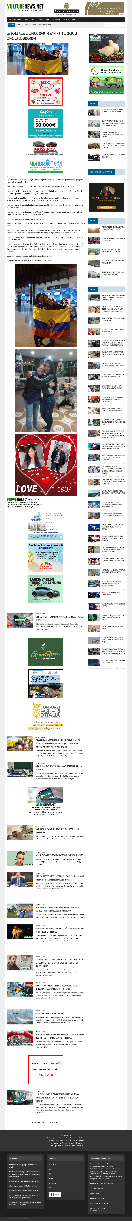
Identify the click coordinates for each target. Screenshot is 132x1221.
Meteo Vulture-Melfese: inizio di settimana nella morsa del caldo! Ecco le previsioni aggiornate (113, 504)
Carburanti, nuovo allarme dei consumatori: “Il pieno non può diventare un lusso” (113, 134)
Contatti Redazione (97, 1198)
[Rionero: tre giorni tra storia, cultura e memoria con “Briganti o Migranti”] (94, 231)
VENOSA (48, 20)
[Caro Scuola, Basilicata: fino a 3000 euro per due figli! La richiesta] (20, 776)
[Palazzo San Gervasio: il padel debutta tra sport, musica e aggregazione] (94, 379)
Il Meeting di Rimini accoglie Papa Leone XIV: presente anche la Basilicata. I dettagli (112, 527)
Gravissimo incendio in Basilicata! (49, 1013)
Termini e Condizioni (97, 1188)
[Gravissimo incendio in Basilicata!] (20, 1023)
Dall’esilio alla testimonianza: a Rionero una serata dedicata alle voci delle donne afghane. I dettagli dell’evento (113, 446)
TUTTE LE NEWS (18, 20)
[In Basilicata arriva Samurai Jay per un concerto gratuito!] (20, 865)
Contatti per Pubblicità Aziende (101, 1183)
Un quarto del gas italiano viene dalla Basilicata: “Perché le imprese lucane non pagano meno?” (113, 482)
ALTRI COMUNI (56, 20)
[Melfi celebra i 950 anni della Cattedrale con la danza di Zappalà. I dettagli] (94, 574)
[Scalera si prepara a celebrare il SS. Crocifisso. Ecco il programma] (20, 839)
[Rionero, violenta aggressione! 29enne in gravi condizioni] (94, 243)
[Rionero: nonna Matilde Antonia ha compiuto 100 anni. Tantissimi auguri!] (94, 518)
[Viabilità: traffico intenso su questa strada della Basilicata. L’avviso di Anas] (94, 495)
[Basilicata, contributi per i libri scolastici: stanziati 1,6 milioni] (94, 254)
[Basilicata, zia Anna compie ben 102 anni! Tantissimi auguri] (94, 334)
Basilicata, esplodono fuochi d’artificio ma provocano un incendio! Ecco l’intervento (113, 399)
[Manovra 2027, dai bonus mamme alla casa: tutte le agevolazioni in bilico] (94, 413)
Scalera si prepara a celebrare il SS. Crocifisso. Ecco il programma (25, 1186)
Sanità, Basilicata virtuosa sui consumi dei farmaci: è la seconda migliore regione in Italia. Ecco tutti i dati (113, 123)
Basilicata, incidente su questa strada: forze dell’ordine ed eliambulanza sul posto (113, 640)
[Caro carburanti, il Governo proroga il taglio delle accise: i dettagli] (20, 626)
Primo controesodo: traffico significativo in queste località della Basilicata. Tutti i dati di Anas (113, 457)
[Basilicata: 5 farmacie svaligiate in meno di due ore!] (94, 159)
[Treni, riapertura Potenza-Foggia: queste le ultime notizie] (94, 322)
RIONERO (41, 20)
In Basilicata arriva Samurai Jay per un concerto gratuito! (59, 855)
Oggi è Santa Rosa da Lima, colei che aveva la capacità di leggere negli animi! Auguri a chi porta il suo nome (113, 549)
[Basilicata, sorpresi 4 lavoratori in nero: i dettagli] (94, 608)
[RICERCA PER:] (114, 25)
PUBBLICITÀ (75, 20)
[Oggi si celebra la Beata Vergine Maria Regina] (94, 631)
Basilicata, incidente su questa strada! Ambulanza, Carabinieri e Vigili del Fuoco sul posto (113, 538)
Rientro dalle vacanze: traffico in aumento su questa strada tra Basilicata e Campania (111, 583)
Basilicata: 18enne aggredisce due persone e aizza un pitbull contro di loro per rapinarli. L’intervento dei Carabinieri (113, 343)
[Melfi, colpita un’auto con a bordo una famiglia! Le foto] (94, 265)
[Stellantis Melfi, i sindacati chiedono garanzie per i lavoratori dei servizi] (94, 390)
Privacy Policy (95, 1193)
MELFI (26, 20)
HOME (9, 20)
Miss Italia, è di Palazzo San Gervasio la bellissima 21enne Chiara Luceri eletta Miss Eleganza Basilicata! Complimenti (113, 309)
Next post (53, 1122)
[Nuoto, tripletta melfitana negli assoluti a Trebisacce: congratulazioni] (94, 368)
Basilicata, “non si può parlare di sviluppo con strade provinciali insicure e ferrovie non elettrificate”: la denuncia (57, 1097)
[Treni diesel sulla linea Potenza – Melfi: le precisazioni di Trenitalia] (94, 276)
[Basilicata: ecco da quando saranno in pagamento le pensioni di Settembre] (94, 114)
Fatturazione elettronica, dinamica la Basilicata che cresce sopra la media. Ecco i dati (113, 422)
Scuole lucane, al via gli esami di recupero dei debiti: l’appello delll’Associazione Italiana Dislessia (113, 298)
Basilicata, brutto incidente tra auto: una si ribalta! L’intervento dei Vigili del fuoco (113, 354)
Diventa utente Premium (99, 1203)
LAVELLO (33, 20)
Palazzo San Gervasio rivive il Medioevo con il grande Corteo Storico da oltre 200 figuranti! (113, 146)
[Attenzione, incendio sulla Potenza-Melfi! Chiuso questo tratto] (94, 665)
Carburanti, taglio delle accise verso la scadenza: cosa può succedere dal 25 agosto (113, 617)
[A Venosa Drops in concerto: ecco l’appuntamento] (94, 597)
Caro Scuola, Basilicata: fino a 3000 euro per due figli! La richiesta (25, 1181)
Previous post (39, 1122)
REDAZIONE (66, 20)
